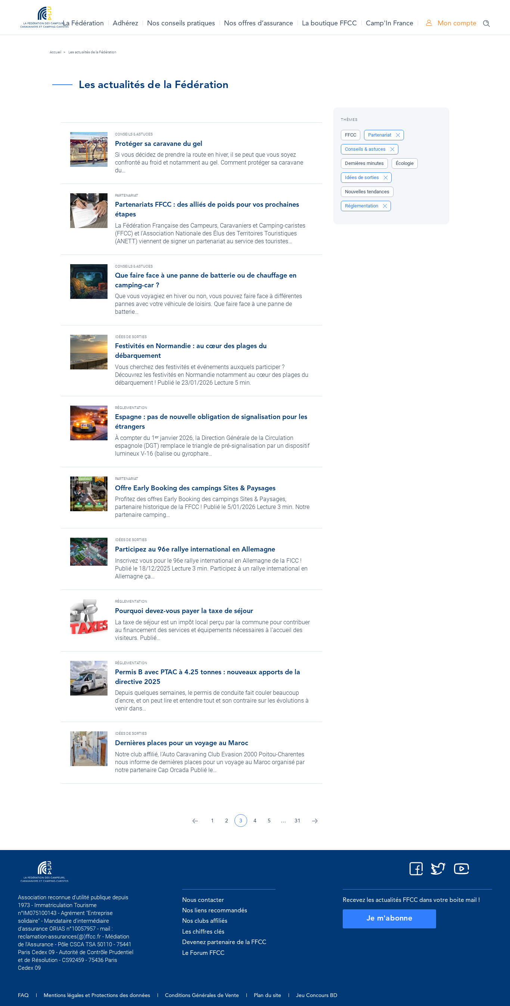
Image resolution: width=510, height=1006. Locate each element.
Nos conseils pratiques (181, 23)
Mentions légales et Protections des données (97, 995)
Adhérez (125, 23)
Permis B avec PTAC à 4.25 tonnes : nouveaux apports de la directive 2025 (207, 677)
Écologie (405, 163)
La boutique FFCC (329, 23)
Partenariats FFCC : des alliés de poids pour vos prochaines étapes (207, 209)
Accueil (55, 52)
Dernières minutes (364, 163)
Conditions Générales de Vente (202, 995)
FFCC (350, 135)
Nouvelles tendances (367, 191)
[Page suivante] (314, 820)
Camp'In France (389, 23)
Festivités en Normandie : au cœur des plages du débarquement (191, 351)
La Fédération (83, 23)
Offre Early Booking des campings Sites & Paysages (195, 488)
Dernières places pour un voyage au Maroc (181, 743)
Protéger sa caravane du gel (158, 144)
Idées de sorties (131, 337)
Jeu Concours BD (316, 995)
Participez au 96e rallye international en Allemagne (195, 549)
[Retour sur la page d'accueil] (44, 18)
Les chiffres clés (203, 932)
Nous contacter (203, 900)
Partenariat (126, 195)
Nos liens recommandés (214, 911)
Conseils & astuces (134, 134)
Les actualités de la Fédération (92, 52)
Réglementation (131, 408)
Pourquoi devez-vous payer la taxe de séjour (184, 611)
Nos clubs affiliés (204, 921)
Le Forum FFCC (203, 953)
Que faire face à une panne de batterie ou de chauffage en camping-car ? (205, 280)
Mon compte (456, 23)
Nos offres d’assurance (258, 23)
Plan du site (267, 995)
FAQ (23, 995)
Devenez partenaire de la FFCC (224, 943)
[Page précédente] (195, 820)
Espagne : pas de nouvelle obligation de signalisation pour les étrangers (211, 422)
